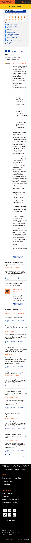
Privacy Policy (24, 540)
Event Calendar (7, 493)
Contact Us (6, 484)
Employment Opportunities (11, 478)
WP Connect (11, 520)
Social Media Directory (10, 502)
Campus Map (7, 481)
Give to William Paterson (10, 499)
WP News (5, 496)
